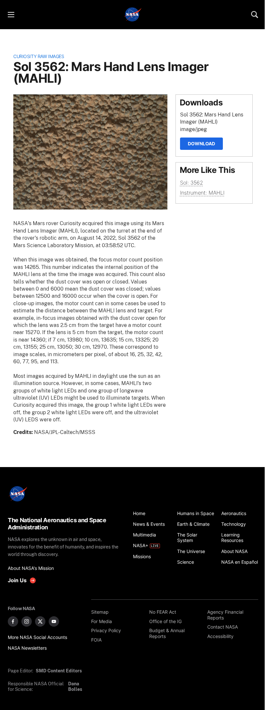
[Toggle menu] (11, 15)
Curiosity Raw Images (38, 56)
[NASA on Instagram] (26, 621)
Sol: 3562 (191, 182)
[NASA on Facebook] (13, 621)
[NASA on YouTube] (54, 621)
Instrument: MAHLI (202, 192)
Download (201, 143)
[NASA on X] (40, 621)
